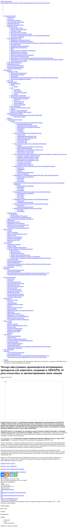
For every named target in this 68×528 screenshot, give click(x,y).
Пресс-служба (8, 229)
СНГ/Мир (20, 130)
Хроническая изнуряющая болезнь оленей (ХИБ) (28, 208)
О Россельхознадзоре (10, 16)
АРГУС (13, 85)
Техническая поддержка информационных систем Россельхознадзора (27, 274)
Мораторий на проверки (17, 74)
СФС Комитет (18, 91)
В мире (19, 145)
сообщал (39, 440)
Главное (9, 231)
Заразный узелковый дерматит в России (28, 155)
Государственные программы (15, 22)
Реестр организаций (19, 104)
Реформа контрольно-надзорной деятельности (20, 219)
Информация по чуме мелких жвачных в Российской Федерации (32, 192)
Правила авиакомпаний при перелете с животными (25, 256)
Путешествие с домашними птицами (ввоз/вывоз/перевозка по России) (31, 258)
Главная (6, 360)
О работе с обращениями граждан (16, 247)
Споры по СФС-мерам (20, 92)
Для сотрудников (9, 267)
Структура (10, 19)
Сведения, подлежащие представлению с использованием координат (30, 35)
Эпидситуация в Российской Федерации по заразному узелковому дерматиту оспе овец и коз (40, 154)
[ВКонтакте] (3, 475)
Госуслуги (10, 80)
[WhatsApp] (16, 475)
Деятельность (8, 70)
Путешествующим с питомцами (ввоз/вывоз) (20, 249)
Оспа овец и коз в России (24, 161)
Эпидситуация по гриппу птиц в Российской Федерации (30, 143)
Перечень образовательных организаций (22, 55)
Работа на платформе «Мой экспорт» (21, 112)
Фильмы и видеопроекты (14, 238)
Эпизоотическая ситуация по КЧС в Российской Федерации (31, 204)
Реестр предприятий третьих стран (20, 107)
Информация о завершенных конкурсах (22, 41)
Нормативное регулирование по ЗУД (27, 158)
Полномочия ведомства (14, 20)
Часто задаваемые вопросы (15, 261)
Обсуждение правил (19, 116)
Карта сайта (13, 500)
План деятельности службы (18, 32)
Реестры (9, 118)
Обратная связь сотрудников (19, 61)
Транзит (13, 109)
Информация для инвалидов (19, 52)
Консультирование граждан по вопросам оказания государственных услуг (28, 273)
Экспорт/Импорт (12, 82)
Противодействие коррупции (15, 67)
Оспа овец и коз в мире (23, 163)
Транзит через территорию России (20, 255)
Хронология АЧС (22, 142)
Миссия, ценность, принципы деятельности (23, 50)
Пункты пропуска (19, 101)
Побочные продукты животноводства (18, 225)
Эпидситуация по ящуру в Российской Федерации (28, 122)
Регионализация (12, 213)
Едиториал (17, 89)
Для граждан (7, 243)
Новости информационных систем (17, 234)
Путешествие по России (17, 253)
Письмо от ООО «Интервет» (9, 466)
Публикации (20, 128)
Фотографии (20, 181)
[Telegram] (11, 475)
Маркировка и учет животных (15, 223)
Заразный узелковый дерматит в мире (28, 157)
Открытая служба (12, 26)
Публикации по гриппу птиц (25, 151)
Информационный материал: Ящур (27, 125)
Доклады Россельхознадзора (19, 29)
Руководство (10, 17)
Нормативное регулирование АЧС (27, 137)
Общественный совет (13, 23)
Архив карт (20, 167)
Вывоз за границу (16, 252)
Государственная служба (14, 38)
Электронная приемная (17, 37)
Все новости (4, 477)
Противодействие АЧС (23, 139)
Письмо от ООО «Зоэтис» (8, 463)
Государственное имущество (15, 65)
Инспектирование (21, 472)
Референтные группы (17, 28)
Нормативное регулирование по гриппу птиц (30, 149)
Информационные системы (15, 113)
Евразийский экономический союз (20, 97)
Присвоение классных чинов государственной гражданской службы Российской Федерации (37, 59)
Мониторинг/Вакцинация (24, 148)
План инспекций (15, 106)
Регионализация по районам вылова (21, 217)
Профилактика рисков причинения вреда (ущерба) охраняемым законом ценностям (34, 77)
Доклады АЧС (21, 134)
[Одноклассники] (7, 475)
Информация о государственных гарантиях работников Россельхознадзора (32, 58)
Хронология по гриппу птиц (25, 152)
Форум (16, 86)
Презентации (14, 214)
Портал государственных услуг (9, 498)
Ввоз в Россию (15, 250)
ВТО (12, 88)
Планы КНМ (14, 76)
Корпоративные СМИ (13, 240)
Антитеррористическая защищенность (18, 228)
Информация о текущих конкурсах (20, 40)
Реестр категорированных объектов (21, 79)
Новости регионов (12, 232)
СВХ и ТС (17, 100)
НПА (12, 49)
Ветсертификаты (15, 83)
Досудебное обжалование (14, 68)
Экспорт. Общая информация (19, 110)
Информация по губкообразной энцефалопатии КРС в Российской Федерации (36, 175)
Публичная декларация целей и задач (21, 34)
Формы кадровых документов (19, 53)
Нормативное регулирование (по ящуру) (28, 127)
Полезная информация (13, 262)
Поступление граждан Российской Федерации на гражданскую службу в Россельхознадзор (36, 43)
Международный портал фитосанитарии (12, 495)
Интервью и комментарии (14, 237)
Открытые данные (16, 31)
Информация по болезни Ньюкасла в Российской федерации (31, 199)
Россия (13, 121)
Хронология (20, 131)
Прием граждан (11, 246)
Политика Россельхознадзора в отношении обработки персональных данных (29, 264)
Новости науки (11, 235)
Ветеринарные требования (18, 95)
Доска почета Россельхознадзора (20, 56)
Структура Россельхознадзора (15, 270)
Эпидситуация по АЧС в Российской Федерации (28, 133)
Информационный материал (25, 164)
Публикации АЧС (22, 140)
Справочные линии (12, 259)
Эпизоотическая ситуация (14, 119)
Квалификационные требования (20, 46)
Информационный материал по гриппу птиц (30, 146)
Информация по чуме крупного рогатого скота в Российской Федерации (34, 166)
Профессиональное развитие (19, 47)
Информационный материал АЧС (26, 136)
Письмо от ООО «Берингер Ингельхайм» (12, 469)
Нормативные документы (21, 98)
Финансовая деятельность (14, 62)
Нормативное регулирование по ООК (28, 160)
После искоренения (22, 173)
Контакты (10, 241)
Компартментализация (13, 222)
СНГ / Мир (20, 180)
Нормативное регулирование (25, 172)
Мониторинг (11, 220)
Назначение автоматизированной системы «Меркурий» (26, 115)
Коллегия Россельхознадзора (15, 25)
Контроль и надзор (12, 71)
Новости (19, 170)
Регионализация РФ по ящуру (19, 216)
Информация (21, 169)
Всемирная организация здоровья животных (13, 492)
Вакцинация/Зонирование (24, 124)
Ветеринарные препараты (8, 472)
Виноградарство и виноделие (15, 226)
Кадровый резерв (15, 44)
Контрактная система (13, 64)
